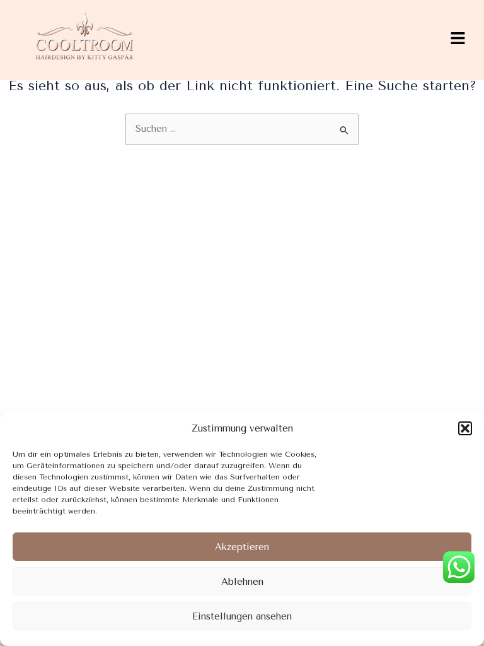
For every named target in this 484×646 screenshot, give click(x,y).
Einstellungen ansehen (242, 616)
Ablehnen (242, 581)
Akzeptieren (242, 547)
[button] (465, 428)
